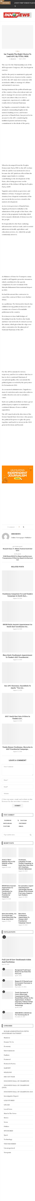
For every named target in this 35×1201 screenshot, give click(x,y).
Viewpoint (7, 1152)
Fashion (6, 1055)
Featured (7, 1059)
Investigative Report (11, 1096)
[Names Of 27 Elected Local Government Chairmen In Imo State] (7, 984)
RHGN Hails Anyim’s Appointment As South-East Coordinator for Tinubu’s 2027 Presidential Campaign (9, 891)
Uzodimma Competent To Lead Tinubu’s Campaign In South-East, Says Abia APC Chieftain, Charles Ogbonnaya (25, 864)
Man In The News (10, 1113)
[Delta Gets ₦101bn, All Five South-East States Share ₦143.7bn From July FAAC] (9, 906)
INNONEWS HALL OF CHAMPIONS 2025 (18, 1092)
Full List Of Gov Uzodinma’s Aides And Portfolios (16, 960)
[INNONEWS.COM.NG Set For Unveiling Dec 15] (7, 1015)
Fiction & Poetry (9, 1064)
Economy (7, 1046)
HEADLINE (8, 1072)
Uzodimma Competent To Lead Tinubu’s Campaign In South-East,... (17, 595)
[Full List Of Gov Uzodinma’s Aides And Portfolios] (17, 946)
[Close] (2, 2)
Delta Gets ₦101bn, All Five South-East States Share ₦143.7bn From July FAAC (9, 916)
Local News (8, 1109)
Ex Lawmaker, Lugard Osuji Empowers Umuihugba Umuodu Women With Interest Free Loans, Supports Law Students (25, 890)
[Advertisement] (17, 143)
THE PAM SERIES (10, 1144)
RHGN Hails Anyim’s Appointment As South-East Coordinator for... (17, 625)
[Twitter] (15, 6)
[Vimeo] (22, 6)
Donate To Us (9, 1042)
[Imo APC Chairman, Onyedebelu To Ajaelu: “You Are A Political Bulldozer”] (17, 672)
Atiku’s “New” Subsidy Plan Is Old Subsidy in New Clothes (8, 862)
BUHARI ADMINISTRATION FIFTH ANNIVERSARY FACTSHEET (15, 1032)
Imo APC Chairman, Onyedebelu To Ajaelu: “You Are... (17, 687)
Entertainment (9, 1051)
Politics (6, 1126)
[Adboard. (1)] (17, 467)
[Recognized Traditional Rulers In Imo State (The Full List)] (7, 972)
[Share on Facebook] (21, 527)
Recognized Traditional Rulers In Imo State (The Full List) (23, 971)
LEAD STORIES (9, 1100)
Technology (8, 1139)
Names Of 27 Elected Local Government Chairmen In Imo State (23, 983)
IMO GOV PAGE (9, 1077)
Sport (6, 1135)
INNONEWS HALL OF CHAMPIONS (16, 1081)
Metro (6, 1118)
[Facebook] (12, 6)
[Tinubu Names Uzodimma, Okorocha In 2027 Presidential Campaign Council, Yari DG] (17, 734)
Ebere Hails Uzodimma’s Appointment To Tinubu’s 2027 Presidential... (17, 656)
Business (7, 1038)
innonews (13, 59)
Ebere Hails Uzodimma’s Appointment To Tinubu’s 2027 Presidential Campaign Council (24, 918)
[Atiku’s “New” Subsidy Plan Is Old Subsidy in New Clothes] (9, 852)
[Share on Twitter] (23, 527)
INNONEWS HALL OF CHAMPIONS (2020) (15, 1086)
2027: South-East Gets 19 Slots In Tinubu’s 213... (17, 717)
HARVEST (7, 1068)
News (6, 1122)
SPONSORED (8, 1131)
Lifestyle (7, 1105)
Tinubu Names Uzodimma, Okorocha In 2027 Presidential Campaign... (17, 748)
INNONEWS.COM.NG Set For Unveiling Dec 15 (23, 1014)
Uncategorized (9, 1148)
